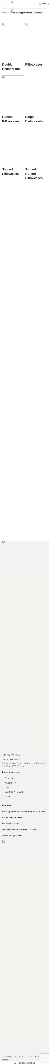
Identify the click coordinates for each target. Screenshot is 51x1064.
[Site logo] (21, 4)
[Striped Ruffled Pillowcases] (36, 414)
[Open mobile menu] (5, 4)
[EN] (43, 4)
